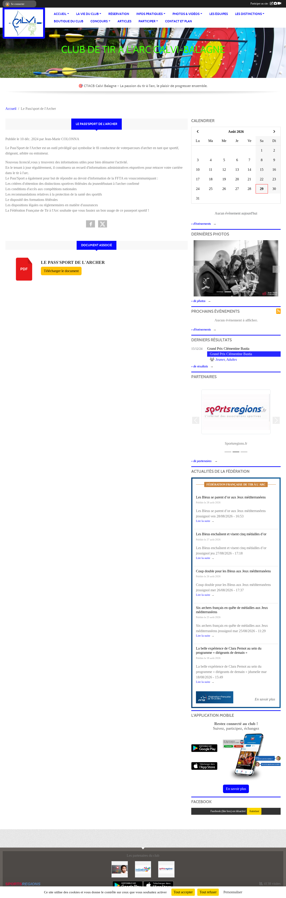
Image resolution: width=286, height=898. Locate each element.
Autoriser (254, 811)
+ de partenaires (201, 461)
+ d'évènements (201, 224)
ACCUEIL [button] (60, 14)
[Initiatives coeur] (119, 869)
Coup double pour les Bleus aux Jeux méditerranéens (233, 571)
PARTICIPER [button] (147, 21)
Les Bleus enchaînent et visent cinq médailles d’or (231, 534)
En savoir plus (236, 789)
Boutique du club (68, 21)
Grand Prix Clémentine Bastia (228, 348)
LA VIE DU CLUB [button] (87, 14)
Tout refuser (208, 892)
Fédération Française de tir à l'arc (235, 484)
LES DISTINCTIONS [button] (248, 14)
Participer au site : (260, 3)
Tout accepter (183, 892)
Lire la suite (203, 521)
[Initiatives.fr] (143, 869)
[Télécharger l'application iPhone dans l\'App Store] (204, 766)
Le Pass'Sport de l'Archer (73, 262)
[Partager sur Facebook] (90, 223)
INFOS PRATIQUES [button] (149, 14)
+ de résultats (199, 366)
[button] (195, 269)
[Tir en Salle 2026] (236, 268)
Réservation (118, 14)
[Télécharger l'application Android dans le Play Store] (204, 748)
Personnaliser (232, 892)
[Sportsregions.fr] (166, 869)
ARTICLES (124, 21)
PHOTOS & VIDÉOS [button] (186, 14)
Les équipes (218, 14)
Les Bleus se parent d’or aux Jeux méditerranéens (231, 497)
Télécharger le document (61, 271)
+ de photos (198, 301)
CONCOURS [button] (99, 21)
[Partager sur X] (102, 223)
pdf (24, 269)
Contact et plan (178, 21)
